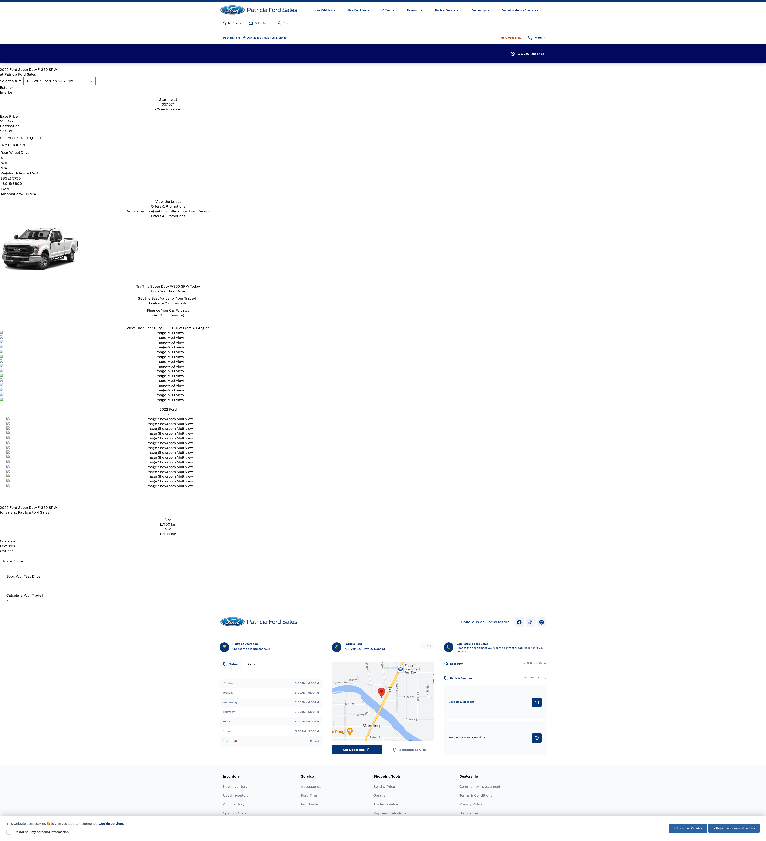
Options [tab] (6, 551)
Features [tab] (7, 546)
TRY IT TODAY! (12, 145)
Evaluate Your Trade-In (168, 303)
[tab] (168, 87)
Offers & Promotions (168, 216)
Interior (6, 92)
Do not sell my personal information (41, 832)
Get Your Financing (168, 315)
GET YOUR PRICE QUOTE (21, 138)
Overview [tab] (8, 541)
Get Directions (356, 750)
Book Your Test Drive (168, 291)
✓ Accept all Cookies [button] (688, 828)
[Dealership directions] (383, 701)
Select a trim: (11, 81)
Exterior (6, 88)
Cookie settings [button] (111, 824)
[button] (232, 23)
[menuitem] (326, 10)
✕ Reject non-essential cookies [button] (734, 828)
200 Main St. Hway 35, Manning (365, 648)
